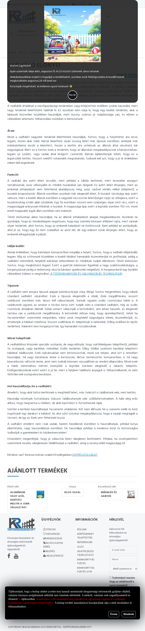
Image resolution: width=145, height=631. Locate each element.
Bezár (72, 95)
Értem (113, 614)
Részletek (128, 614)
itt (19, 599)
